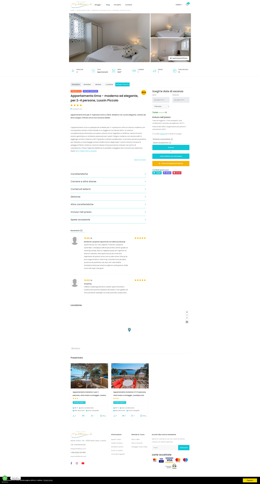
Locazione (109, 84)
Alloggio (98, 5)
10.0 (144, 92)
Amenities (87, 84)
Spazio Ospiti (116, 439)
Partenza (175, 95)
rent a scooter (91, 151)
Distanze (75, 196)
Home (72, 10)
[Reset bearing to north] (186, 318)
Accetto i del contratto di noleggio (168, 134)
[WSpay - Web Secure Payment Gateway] (170, 466)
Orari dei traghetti (118, 454)
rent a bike (80, 151)
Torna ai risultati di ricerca (172, 163)
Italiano (179, 5)
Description (76, 84)
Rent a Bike (136, 439)
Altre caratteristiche (82, 204)
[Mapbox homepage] (75, 348)
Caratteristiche (79, 174)
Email (178, 173)
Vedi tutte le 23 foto (179, 58)
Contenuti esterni (81, 189)
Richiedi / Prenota (122, 84)
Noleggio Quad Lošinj (139, 447)
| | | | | (168, 122)
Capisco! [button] (250, 480)
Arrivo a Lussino (117, 450)
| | (169, 128)
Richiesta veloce (117, 447)
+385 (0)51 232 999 (78, 452)
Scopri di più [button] (48, 480)
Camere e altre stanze (83, 181)
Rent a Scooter (137, 443)
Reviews (98, 84)
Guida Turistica (116, 443)
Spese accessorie (80, 219)
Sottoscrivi (184, 448)
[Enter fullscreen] (186, 321)
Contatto (128, 5)
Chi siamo (117, 5)
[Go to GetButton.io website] (5, 482)
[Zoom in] (186, 312)
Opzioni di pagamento (161, 143)
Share (167, 173)
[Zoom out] (186, 315)
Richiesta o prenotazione (161, 139)
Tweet (158, 173)
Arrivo (154, 95)
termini (162, 134)
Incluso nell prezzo (81, 212)
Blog (108, 5)
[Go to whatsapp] (4, 478)
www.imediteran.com (78, 456)
